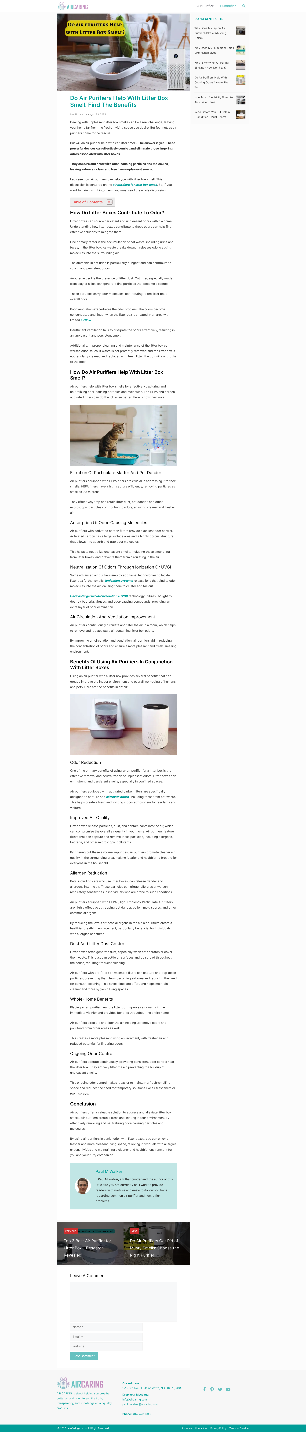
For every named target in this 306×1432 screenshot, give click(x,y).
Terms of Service (239, 1428)
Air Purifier (205, 6)
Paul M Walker (109, 1171)
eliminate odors (117, 797)
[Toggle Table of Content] (108, 202)
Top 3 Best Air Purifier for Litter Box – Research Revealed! (87, 1248)
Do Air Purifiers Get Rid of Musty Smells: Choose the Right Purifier (154, 1248)
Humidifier (228, 6)
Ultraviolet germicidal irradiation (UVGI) (99, 596)
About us (187, 1428)
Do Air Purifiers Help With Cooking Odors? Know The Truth (211, 82)
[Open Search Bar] (244, 6)
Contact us (201, 1428)
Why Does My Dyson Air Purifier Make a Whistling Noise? (210, 33)
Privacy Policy (218, 1428)
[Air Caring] (73, 6)
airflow (86, 320)
